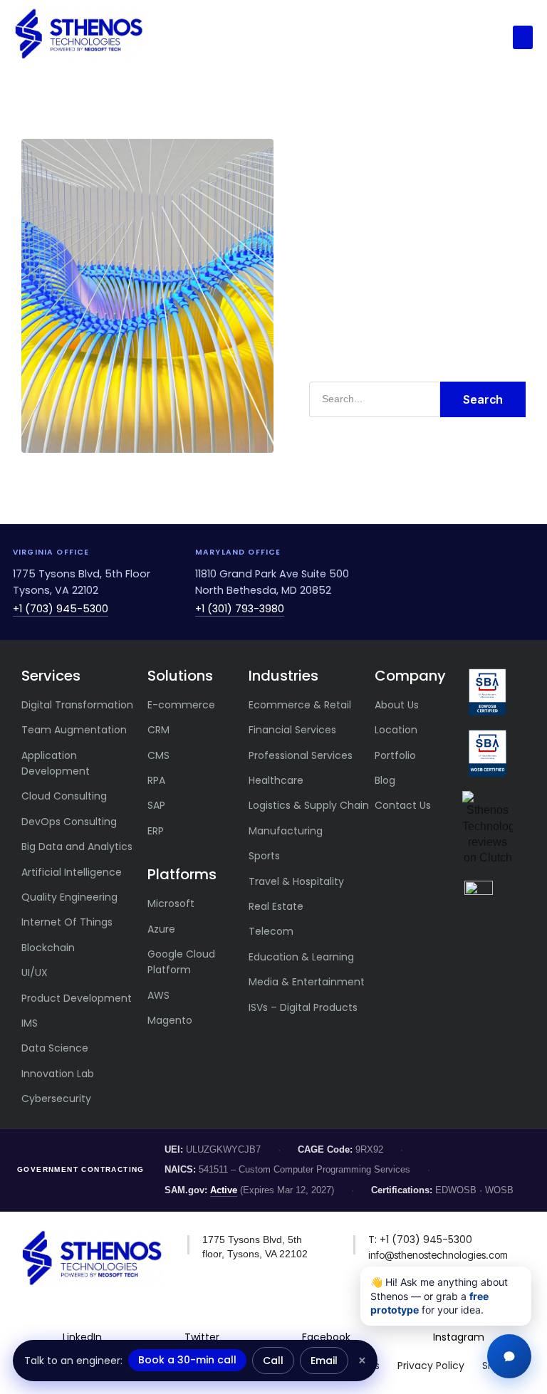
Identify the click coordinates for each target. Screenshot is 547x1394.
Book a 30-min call (187, 1360)
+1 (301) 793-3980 (239, 609)
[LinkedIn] (82, 1313)
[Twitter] (202, 1313)
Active (223, 1190)
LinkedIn (82, 1337)
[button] (523, 37)
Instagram (458, 1337)
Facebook (326, 1337)
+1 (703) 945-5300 (60, 609)
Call (273, 1360)
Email (324, 1360)
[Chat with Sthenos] (509, 1356)
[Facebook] (326, 1313)
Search (483, 399)
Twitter (201, 1337)
